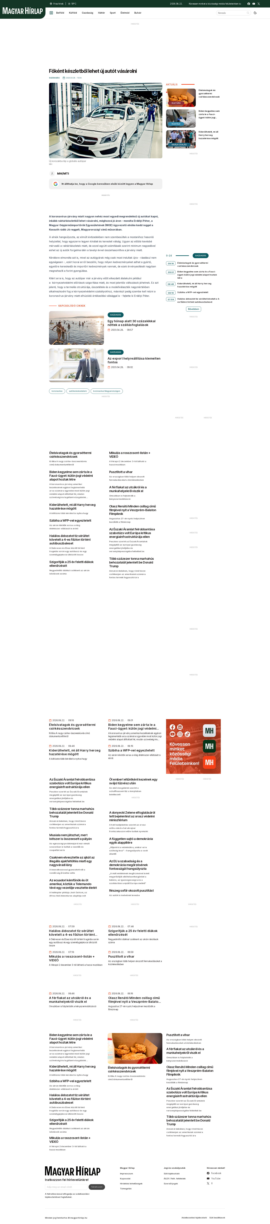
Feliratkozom (96, 1187)
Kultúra (176, 103)
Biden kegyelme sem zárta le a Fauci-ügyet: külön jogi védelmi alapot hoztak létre (209, 117)
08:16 (171, 293)
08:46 (171, 284)
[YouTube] (253, 4)
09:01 (171, 272)
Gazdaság (87, 12)
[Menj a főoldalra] (23, 10)
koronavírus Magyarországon (106, 391)
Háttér (101, 12)
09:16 (171, 263)
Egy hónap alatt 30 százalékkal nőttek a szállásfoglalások (132, 323)
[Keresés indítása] (248, 13)
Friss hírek (58, 3)
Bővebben (193, 309)
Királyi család (179, 144)
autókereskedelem (78, 391)
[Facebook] (249, 4)
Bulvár (137, 12)
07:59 (171, 299)
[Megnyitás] (51, 12)
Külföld (73, 12)
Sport (113, 12)
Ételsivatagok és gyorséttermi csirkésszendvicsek (209, 93)
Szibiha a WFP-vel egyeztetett (192, 292)
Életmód (125, 12)
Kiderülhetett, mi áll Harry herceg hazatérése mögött (208, 135)
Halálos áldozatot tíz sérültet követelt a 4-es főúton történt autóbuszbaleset (198, 300)
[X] (259, 4)
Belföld (60, 12)
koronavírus (57, 391)
